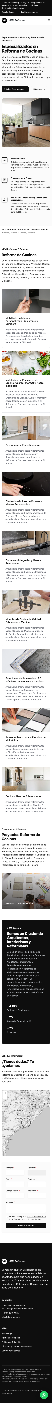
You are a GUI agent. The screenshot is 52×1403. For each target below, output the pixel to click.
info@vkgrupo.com (11, 1317)
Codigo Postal (13, 1190)
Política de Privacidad (36, 1216)
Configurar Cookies (11, 1350)
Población (33, 1190)
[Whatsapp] (44, 1395)
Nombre (10, 1168)
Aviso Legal (7, 1333)
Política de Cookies (11, 1337)
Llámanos (37, 89)
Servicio (32, 1168)
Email (9, 1179)
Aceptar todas (8, 12)
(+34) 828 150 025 (10, 1313)
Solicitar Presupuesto (14, 89)
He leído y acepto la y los (27, 1217)
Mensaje (10, 1202)
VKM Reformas (16, 20)
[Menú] (48, 20)
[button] (26, 1122)
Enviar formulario (26, 1225)
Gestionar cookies (29, 12)
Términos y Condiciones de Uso (27, 1219)
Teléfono (32, 1179)
